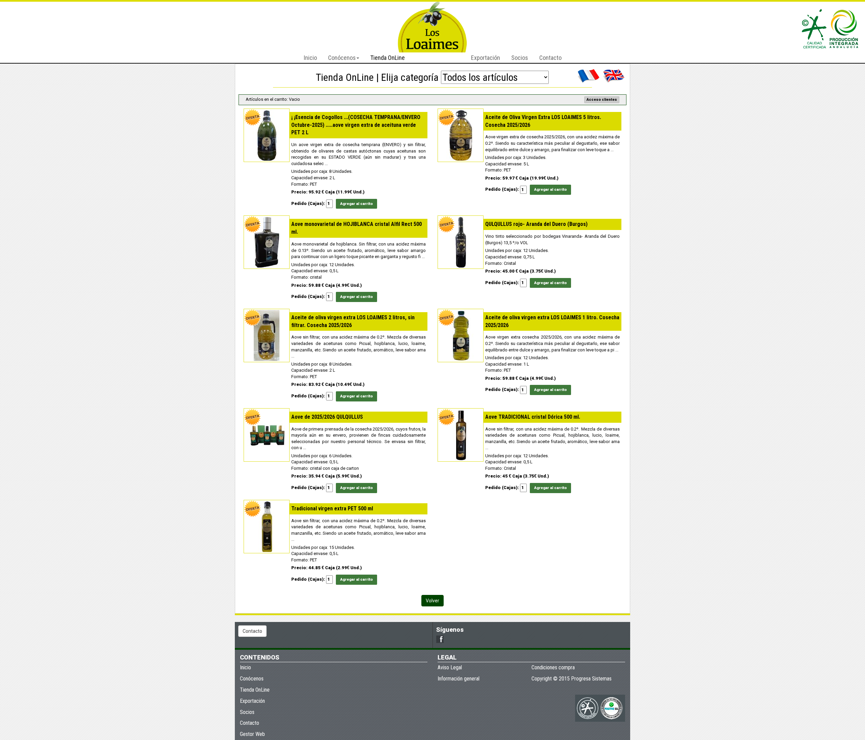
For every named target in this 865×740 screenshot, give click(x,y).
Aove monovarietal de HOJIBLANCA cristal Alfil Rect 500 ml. (356, 228)
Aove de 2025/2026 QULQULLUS (327, 417)
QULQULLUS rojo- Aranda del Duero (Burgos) (536, 224)
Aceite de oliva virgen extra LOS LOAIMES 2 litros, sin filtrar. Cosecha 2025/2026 (353, 321)
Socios (519, 57)
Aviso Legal (450, 667)
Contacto (550, 57)
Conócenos (252, 678)
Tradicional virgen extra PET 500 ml (332, 508)
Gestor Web (252, 734)
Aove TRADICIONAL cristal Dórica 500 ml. (532, 417)
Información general (458, 678)
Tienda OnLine (387, 57)
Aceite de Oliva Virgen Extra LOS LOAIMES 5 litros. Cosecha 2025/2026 (543, 121)
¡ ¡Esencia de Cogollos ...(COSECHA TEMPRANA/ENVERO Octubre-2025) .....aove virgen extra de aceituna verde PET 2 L (355, 125)
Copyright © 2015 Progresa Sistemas (572, 678)
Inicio (310, 57)
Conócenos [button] (342, 57)
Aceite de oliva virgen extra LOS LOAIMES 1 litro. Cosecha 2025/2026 (552, 321)
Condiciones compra (553, 667)
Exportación (485, 57)
